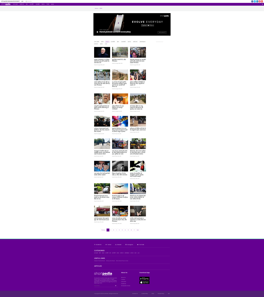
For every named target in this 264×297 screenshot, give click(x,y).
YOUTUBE (141, 244)
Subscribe (123, 281)
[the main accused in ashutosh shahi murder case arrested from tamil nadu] (102, 99)
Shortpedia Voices (125, 285)
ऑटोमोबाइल (142, 41)
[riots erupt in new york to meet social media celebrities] (138, 75)
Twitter (109, 244)
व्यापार (129, 41)
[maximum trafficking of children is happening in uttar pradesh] (102, 166)
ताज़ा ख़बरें (96, 41)
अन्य (106, 44)
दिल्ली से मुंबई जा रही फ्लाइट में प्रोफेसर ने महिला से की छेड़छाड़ (120, 197)
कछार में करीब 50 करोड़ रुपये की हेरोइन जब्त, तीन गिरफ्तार (119, 220)
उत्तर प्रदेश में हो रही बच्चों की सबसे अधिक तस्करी (102, 174)
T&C (169, 293)
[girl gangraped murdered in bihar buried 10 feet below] (120, 166)
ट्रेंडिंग (102, 41)
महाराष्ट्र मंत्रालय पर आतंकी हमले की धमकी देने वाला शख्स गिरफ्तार (138, 61)
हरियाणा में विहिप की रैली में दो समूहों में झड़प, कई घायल (138, 129)
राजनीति (113, 41)
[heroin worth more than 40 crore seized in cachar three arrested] (120, 211)
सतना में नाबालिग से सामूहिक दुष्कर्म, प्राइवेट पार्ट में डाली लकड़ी (137, 175)
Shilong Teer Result (110, 260)
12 (119, 230)
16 (131, 230)
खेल (118, 41)
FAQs (153, 293)
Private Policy (161, 293)
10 (113, 230)
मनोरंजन (135, 41)
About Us (123, 277)
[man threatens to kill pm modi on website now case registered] (102, 53)
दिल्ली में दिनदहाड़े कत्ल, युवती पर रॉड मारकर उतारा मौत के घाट (101, 197)
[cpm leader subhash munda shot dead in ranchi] (102, 211)
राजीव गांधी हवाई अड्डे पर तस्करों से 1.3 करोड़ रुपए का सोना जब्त (138, 220)
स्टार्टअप (96, 44)
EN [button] (23, 1)
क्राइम (107, 41)
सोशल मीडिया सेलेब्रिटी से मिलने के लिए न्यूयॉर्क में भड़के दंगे (137, 83)
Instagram (130, 244)
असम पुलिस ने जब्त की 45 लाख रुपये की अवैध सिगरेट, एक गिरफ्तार (102, 83)
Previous (103, 230)
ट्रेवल (101, 44)
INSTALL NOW (161, 32)
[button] (52, 4)
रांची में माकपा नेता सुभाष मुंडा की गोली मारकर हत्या (101, 219)
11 (116, 230)
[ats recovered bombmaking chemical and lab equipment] (102, 121)
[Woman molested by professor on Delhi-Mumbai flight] (120, 189)
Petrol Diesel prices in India (122, 260)
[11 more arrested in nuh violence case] (120, 53)
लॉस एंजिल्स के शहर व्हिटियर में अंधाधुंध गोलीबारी (118, 107)
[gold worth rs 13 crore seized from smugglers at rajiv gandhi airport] (138, 211)
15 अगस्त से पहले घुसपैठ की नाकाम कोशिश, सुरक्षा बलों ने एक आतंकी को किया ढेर (119, 84)
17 (134, 230)
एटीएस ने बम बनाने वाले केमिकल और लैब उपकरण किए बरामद (101, 130)
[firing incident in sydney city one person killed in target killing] (138, 189)
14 (125, 230)
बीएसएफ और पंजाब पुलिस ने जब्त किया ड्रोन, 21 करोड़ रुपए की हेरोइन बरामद (137, 152)
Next (138, 230)
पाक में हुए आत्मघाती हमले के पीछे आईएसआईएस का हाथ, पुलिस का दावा (119, 152)
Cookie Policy (144, 293)
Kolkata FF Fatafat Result (99, 260)
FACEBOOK (98, 244)
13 (122, 230)
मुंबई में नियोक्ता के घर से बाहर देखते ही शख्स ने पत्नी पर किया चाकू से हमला (119, 130)
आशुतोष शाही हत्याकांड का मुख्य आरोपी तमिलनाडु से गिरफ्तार (101, 107)
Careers (123, 279)
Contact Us (135, 293)
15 (128, 230)
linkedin (119, 244)
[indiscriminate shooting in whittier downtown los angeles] (120, 99)
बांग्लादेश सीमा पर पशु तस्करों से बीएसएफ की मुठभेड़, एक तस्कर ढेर (136, 107)
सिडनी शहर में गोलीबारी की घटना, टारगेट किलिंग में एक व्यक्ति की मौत (137, 197)
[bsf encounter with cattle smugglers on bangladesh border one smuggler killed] (138, 99)
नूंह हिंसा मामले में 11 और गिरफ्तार (119, 60)
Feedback (123, 283)
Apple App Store (98, 283)
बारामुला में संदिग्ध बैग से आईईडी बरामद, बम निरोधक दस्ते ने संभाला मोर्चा (102, 152)
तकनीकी (123, 41)
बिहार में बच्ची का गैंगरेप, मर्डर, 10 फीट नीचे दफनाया (119, 174)
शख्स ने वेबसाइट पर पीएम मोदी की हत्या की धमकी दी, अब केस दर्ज (101, 61)
